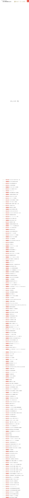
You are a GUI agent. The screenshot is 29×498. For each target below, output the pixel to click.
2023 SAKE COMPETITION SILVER (15, 299)
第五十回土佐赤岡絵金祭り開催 (13, 181)
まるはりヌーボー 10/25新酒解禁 (14, 440)
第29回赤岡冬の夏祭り (12, 229)
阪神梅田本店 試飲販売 (12, 207)
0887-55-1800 (20, 1)
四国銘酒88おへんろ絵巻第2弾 (13, 308)
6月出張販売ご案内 (11, 368)
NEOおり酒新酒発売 (12, 288)
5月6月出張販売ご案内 (12, 414)
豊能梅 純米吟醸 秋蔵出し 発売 (14, 203)
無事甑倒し (10, 379)
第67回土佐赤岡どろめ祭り (13, 266)
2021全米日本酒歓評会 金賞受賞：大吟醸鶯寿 (15, 390)
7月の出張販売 (11, 361)
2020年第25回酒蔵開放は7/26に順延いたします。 (16, 473)
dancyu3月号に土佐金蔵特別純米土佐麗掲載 (15, 427)
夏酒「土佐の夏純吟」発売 (12, 218)
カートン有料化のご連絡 (12, 334)
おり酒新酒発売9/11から (12, 396)
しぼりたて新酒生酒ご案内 (12, 227)
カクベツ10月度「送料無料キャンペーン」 (15, 284)
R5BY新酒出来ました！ (12, 273)
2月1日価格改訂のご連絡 (12, 319)
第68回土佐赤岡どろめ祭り (13, 220)
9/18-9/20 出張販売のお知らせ (13, 392)
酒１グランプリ (11, 262)
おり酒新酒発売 (11, 290)
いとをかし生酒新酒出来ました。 (13, 425)
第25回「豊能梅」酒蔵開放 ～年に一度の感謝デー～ (16, 460)
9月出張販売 (11, 345)
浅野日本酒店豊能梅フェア (12, 249)
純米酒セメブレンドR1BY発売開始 (14, 477)
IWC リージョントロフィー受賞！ (14, 216)
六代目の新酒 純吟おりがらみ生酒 (14, 484)
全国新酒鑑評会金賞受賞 (12, 214)
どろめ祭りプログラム (12, 310)
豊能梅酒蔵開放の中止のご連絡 (13, 451)
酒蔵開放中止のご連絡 (12, 381)
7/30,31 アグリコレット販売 (13, 359)
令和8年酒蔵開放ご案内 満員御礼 (14, 192)
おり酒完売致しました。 (12, 405)
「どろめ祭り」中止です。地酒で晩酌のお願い (15, 464)
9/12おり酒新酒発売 (12, 238)
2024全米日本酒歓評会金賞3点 (13, 231)
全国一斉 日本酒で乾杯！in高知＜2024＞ (14, 240)
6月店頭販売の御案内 (12, 301)
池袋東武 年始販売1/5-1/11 (13, 323)
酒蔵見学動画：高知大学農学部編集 (14, 429)
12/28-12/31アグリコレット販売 (13, 325)
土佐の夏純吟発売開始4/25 (13, 416)
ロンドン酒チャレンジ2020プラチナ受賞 (14, 438)
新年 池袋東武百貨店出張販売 (13, 275)
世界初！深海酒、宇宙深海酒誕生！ (14, 383)
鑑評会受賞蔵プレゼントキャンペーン (14, 343)
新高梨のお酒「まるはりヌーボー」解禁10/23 (15, 336)
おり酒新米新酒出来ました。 (13, 442)
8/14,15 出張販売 (11, 357)
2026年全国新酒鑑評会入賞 (13, 183)
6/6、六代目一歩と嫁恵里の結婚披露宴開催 (15, 407)
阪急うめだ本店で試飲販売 (12, 332)
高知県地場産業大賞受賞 (12, 321)
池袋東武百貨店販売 (12, 251)
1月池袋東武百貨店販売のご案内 (13, 194)
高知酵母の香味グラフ (12, 403)
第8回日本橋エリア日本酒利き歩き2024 (14, 264)
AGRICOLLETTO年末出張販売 (14, 277)
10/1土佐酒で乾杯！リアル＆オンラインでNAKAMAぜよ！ (17, 286)
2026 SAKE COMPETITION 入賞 (14, 179)
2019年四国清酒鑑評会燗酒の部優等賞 (14, 488)
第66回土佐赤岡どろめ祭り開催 (13, 312)
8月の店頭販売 (11, 449)
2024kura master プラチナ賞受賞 (14, 253)
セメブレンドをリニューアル (13, 372)
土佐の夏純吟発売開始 (12, 185)
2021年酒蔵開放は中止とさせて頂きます (14, 431)
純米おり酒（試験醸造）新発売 (13, 394)
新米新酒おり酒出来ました (12, 347)
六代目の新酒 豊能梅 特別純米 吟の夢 (15, 466)
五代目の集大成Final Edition (13, 453)
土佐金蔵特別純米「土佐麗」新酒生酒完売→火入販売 (16, 475)
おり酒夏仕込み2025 (12, 205)
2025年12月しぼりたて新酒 (13, 196)
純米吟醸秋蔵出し (11, 242)
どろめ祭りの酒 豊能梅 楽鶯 (13, 462)
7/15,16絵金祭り (11, 297)
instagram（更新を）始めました (13, 418)
